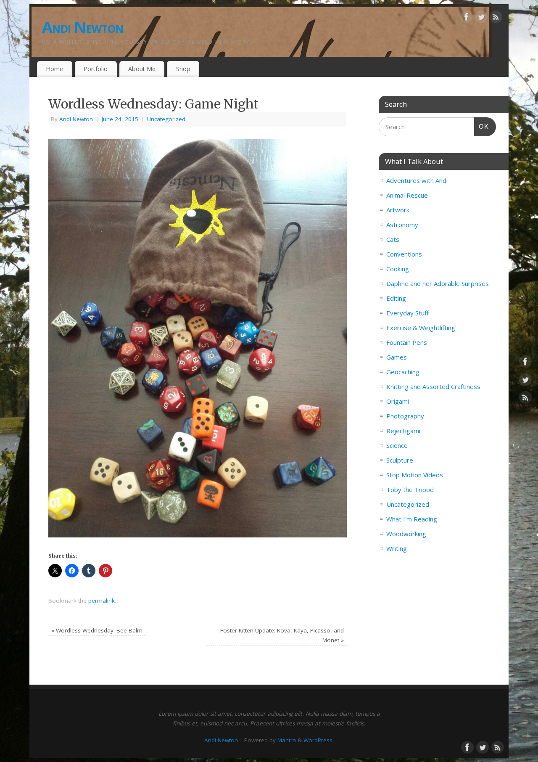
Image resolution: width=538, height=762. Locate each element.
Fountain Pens (406, 342)
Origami (397, 401)
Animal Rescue (407, 195)
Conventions (404, 254)
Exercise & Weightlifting (420, 327)
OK (481, 126)
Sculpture (399, 460)
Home (54, 69)
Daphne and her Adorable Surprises (437, 283)
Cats (392, 239)
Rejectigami (403, 430)
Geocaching (402, 372)
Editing (396, 298)
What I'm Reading (411, 519)
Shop (183, 69)
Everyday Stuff (407, 313)
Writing (396, 548)
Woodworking (406, 533)
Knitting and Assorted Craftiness (433, 386)
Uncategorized (166, 119)
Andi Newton (82, 27)
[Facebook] (466, 18)
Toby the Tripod (410, 489)
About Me (142, 69)
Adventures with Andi (417, 180)
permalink (101, 600)
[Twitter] (481, 18)
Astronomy (402, 224)
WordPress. (318, 740)
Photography (405, 416)
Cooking (397, 269)
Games (396, 357)
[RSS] (496, 18)
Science (397, 445)
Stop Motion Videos (414, 475)
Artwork (397, 210)
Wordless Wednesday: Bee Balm (96, 630)
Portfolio (96, 69)
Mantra (286, 740)
